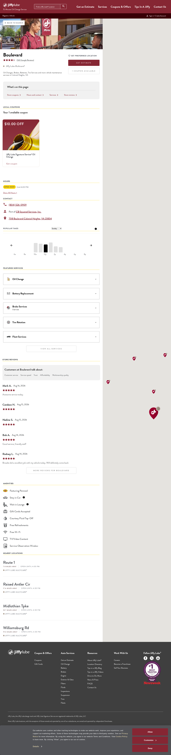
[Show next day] (91, 245)
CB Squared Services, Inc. (28, 212)
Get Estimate (83, 63)
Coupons (38, 660)
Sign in (157, 16)
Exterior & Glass (67, 679)
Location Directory (94, 664)
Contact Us (160, 7)
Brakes (63, 671)
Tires (62, 699)
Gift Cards (38, 664)
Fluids (63, 687)
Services (102, 7)
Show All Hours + (10, 192)
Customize (148, 740)
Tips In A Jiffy (142, 7)
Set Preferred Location (84, 55)
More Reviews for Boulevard (51, 470)
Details (36, 746)
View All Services (51, 349)
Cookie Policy (121, 736)
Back (13, 23)
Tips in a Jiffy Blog (94, 668)
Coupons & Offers (121, 7)
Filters (63, 683)
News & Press (92, 679)
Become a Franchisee (122, 664)
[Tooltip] (96, 228)
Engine (63, 675)
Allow (150, 732)
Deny (150, 748)
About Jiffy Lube (94, 660)
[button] (154, 412)
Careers (117, 660)
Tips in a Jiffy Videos (95, 671)
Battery (64, 667)
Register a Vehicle (9, 15)
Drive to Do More (94, 675)
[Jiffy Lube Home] (11, 5)
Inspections (65, 691)
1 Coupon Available (84, 71)
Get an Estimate (85, 7)
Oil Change (65, 664)
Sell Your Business (121, 667)
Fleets (63, 702)
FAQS (90, 683)
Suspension (65, 695)
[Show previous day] (11, 245)
